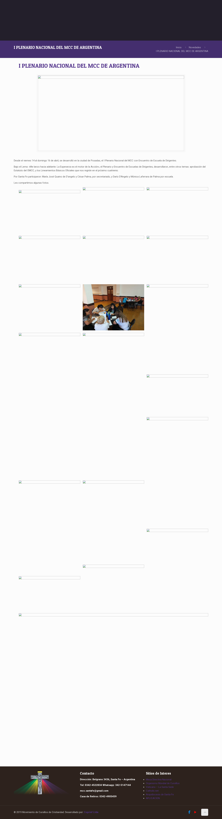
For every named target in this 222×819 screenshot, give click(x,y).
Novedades (195, 47)
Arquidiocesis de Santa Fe (160, 794)
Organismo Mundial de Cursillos (163, 783)
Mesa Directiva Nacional (158, 779)
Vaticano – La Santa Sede (160, 787)
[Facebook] (189, 812)
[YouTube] (195, 812)
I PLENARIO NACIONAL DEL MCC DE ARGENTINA (182, 51)
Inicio (179, 47)
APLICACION (153, 798)
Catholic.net (152, 790)
